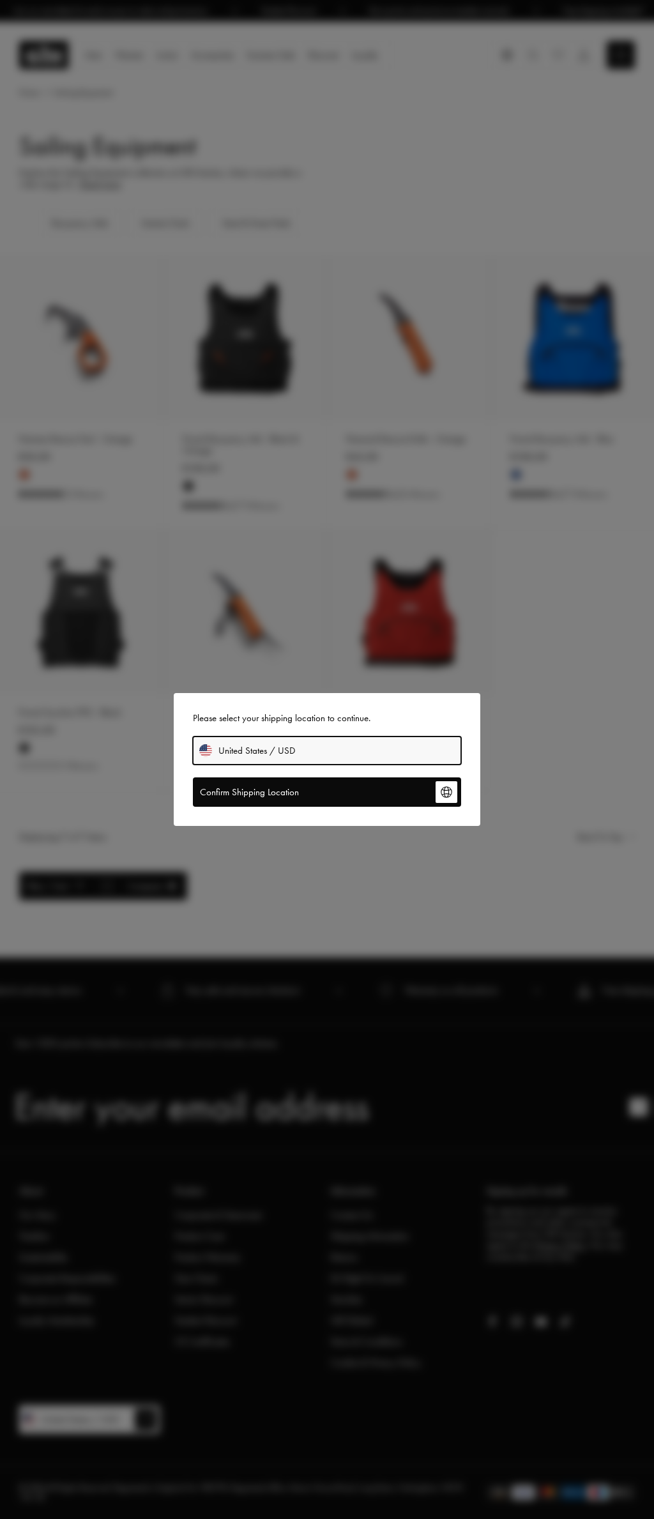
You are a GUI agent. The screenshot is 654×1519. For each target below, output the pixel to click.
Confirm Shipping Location (249, 792)
